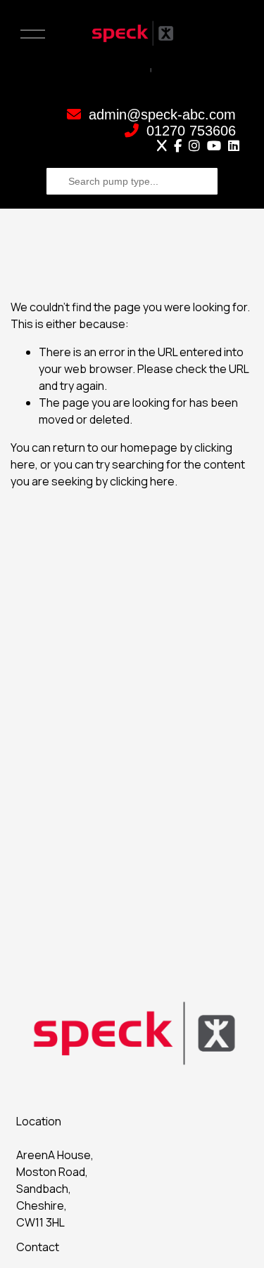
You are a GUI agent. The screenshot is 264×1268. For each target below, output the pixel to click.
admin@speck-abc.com (160, 114)
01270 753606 (189, 130)
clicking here (142, 481)
